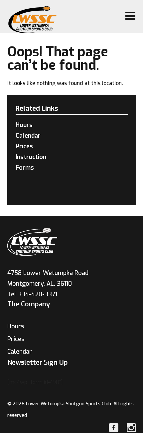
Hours (24, 125)
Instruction (31, 157)
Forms (25, 168)
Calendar (28, 136)
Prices (24, 146)
